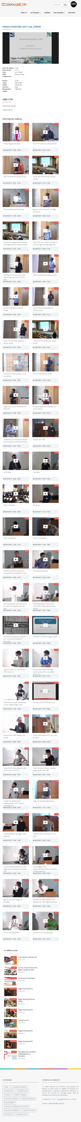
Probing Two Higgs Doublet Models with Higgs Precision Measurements (16, 243)
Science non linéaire (11, 1099)
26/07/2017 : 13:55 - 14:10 (42, 873)
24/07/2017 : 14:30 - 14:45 (42, 282)
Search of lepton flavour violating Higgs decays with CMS (44, 769)
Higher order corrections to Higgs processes (44, 210)
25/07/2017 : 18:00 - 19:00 (12, 742)
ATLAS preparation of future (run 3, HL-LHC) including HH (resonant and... (15, 605)
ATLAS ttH (36, 505)
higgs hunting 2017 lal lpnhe (22, 26)
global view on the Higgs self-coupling (13, 901)
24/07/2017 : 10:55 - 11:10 (12, 183)
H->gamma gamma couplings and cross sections (44, 408)
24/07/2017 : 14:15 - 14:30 (12, 282)
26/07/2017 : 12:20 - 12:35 (12, 873)
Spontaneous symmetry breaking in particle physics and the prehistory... (16, 441)
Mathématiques (22, 1091)
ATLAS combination (39, 538)
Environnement (9, 1103)
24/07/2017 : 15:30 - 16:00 (42, 347)
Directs (24, 13)
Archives (71, 13)
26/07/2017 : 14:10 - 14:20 (12, 906)
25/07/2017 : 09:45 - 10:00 (42, 479)
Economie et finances (19, 1087)
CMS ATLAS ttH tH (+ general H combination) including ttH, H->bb (15, 572)
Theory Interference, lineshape (14, 209)
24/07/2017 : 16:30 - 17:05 (12, 380)
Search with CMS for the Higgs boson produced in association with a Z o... (44, 671)
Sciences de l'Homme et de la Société (16, 1106)
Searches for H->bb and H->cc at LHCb (44, 835)
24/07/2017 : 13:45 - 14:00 (12, 249)
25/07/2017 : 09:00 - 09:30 (42, 446)
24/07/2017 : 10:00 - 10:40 (12, 150)
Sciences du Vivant (29, 1110)
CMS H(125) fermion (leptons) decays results (43, 309)
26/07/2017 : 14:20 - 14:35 (42, 906)
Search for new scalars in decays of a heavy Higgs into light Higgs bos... (45, 243)
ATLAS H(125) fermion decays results (13, 309)
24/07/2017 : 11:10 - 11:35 (42, 183)
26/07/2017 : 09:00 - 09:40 (42, 742)
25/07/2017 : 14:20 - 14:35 (12, 610)
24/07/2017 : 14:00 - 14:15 (42, 249)
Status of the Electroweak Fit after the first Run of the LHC (15, 769)
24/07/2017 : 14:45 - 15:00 (12, 314)
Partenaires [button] (58, 13)
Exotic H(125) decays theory (42, 374)
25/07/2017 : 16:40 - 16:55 (12, 676)
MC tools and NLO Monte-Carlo (44, 702)
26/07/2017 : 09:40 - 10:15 (12, 775)
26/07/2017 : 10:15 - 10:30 (42, 775)
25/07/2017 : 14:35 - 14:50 (42, 610)
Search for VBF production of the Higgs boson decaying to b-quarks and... (15, 868)
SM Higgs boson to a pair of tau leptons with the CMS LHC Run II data (14, 276)
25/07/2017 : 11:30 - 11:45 (12, 544)
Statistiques (8, 1114)
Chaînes (47, 13)
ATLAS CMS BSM (9, 505)
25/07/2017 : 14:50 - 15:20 (12, 643)
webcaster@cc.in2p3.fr (56, 1103)
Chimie (6, 1087)
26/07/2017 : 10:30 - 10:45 (12, 807)
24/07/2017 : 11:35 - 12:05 (12, 216)
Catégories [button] (35, 13)
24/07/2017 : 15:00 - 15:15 (42, 314)
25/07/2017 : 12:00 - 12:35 (12, 577)
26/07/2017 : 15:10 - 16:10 (42, 939)
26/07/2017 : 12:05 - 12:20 (42, 840)
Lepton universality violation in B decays (14, 736)
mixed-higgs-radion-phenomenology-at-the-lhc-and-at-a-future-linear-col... (45, 868)
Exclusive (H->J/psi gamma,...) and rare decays (15, 375)
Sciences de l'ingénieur (11, 1110)
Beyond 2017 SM (39, 440)
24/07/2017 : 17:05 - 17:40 (42, 380)
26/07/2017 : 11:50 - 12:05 (12, 840)
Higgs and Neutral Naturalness (43, 801)
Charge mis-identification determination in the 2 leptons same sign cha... (14, 802)
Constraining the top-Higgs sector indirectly (15, 835)
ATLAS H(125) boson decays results (45, 144)
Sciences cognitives (27, 1099)
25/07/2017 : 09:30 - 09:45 (12, 479)
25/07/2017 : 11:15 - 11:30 (42, 512)
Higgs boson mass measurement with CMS (15, 408)
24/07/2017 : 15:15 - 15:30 (12, 347)
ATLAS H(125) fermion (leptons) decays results (14, 342)
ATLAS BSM (7, 472)
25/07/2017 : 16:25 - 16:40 (42, 643)
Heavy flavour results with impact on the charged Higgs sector (15, 703)
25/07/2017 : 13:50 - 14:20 (42, 577)
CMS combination (10, 538)
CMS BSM (36, 472)
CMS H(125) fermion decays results (45, 275)
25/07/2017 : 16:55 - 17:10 (42, 676)
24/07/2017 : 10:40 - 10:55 (42, 150)
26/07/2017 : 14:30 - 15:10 (12, 939)
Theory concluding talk (11, 933)
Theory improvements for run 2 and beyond (45, 736)
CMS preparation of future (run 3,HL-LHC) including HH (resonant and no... (44, 605)
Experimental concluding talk (43, 933)
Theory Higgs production (12, 144)
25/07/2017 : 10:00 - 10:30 (12, 512)
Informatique (8, 1091)
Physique (7, 1095)
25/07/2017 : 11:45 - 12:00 (42, 544)
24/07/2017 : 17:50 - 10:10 (42, 413)
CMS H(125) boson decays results (15, 177)
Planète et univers (20, 1095)
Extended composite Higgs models (45, 637)
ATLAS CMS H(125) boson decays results (44, 178)
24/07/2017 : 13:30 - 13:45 (42, 216)
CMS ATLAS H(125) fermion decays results (44, 342)
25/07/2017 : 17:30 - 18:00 (42, 709)
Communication (21, 1114)
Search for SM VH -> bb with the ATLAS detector (14, 671)
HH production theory (40, 571)
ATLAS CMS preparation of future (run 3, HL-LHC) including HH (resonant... (15, 638)
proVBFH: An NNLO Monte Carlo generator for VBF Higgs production (45, 901)
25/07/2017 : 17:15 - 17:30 (12, 709)
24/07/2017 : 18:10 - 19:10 (12, 446)
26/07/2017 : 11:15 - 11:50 (42, 807)
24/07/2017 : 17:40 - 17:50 (12, 413)
